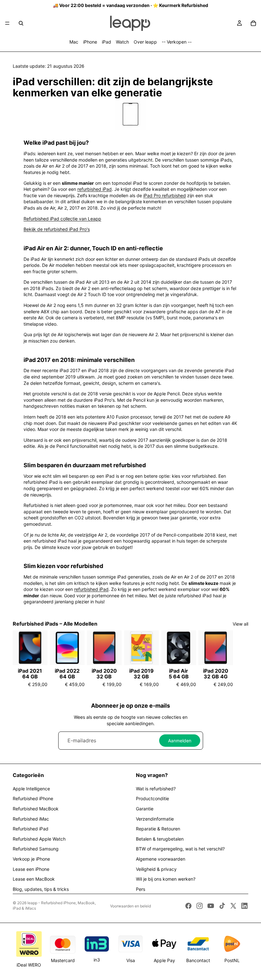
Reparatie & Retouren (158, 828)
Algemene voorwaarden (160, 859)
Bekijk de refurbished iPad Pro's (57, 229)
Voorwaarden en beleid (130, 906)
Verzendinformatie (155, 819)
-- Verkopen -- (177, 42)
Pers (140, 889)
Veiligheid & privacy (156, 869)
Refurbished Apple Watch (39, 839)
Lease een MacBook (34, 879)
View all (240, 624)
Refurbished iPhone (33, 798)
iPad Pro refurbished (164, 195)
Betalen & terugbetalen (160, 839)
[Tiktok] (222, 906)
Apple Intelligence (31, 788)
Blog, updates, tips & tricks (41, 889)
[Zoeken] (21, 23)
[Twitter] (233, 906)
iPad (106, 42)
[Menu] (7, 23)
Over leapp (145, 42)
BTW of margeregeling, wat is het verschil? (180, 848)
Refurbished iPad (30, 828)
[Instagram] (199, 906)
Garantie (144, 808)
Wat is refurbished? (156, 788)
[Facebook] (188, 906)
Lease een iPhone (31, 869)
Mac (73, 42)
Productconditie (152, 798)
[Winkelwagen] (253, 23)
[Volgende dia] (241, 659)
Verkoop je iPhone (31, 859)
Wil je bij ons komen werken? (165, 879)
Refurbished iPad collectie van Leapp (62, 218)
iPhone (90, 42)
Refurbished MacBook (36, 808)
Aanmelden (179, 740)
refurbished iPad (94, 189)
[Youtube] (211, 906)
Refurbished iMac (31, 819)
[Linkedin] (244, 906)
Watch (122, 42)
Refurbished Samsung (36, 848)
